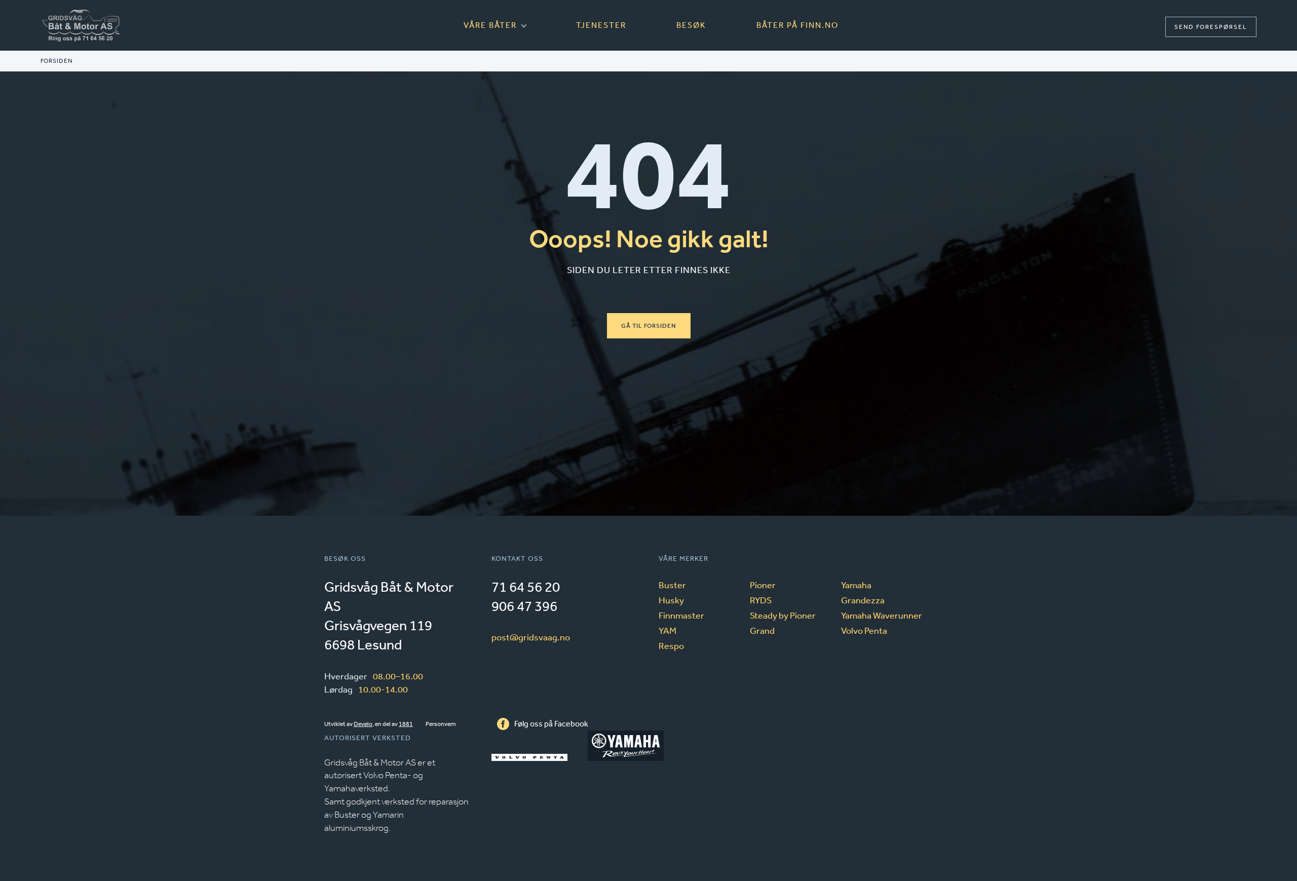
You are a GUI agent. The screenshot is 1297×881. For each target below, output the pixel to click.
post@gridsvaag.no (530, 636)
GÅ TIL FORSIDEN (648, 326)
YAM (667, 630)
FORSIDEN (56, 61)
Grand (762, 630)
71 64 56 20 (525, 586)
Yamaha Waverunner (881, 615)
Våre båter (490, 25)
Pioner (763, 584)
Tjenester (601, 25)
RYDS (761, 599)
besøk (691, 25)
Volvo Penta (864, 630)
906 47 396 (524, 606)
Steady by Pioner (783, 615)
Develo (363, 724)
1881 (406, 724)
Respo (671, 645)
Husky (671, 599)
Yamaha (856, 584)
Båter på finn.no (797, 25)
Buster (672, 584)
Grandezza (863, 599)
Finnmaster (681, 615)
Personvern (441, 724)
